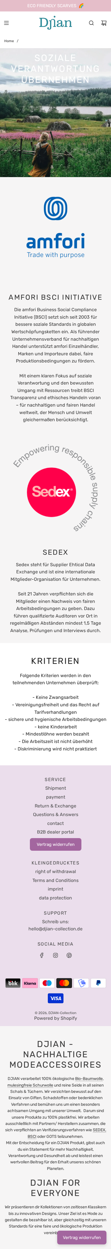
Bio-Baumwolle (89, 1078)
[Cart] (104, 23)
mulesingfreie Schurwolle (30, 1085)
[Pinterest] (69, 955)
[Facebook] (42, 955)
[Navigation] (6, 23)
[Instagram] (55, 955)
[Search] (91, 23)
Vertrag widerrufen (82, 1237)
